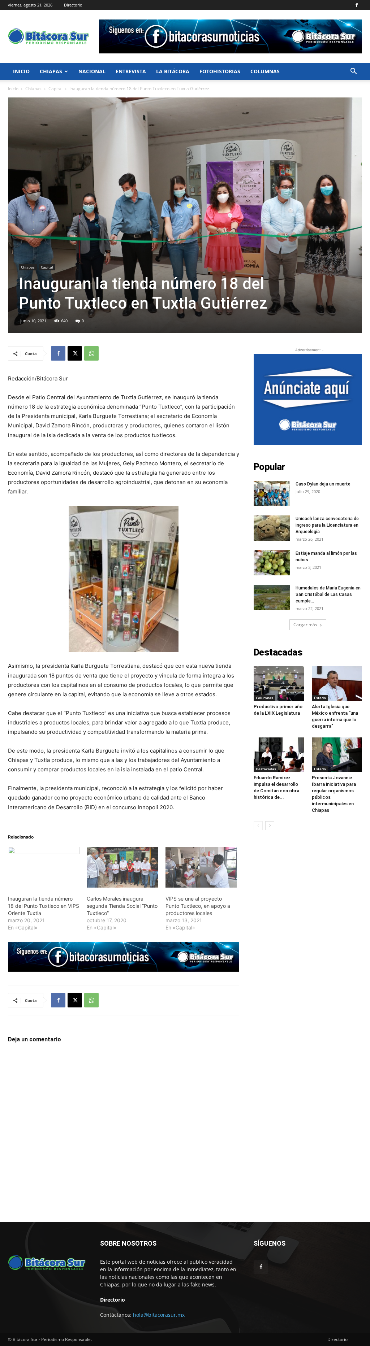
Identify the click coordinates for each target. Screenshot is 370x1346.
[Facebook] (356, 5)
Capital (55, 89)
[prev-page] (258, 825)
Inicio (21, 71)
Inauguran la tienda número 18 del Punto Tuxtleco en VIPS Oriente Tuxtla (43, 906)
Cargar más (305, 625)
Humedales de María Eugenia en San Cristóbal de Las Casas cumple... (328, 594)
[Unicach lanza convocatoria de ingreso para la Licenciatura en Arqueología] (272, 528)
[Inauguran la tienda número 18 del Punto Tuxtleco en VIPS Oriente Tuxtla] (43, 867)
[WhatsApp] (91, 353)
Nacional (92, 71)
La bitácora (172, 71)
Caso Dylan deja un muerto (323, 484)
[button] (353, 72)
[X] (75, 353)
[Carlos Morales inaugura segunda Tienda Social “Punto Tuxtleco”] (122, 867)
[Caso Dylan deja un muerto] (272, 493)
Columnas (265, 71)
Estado (320, 697)
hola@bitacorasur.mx (159, 1314)
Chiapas (51, 71)
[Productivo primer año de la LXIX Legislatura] (279, 683)
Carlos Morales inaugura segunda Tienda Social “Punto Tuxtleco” (122, 906)
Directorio (73, 5)
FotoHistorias (219, 71)
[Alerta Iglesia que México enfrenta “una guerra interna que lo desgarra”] (337, 683)
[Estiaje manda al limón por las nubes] (272, 562)
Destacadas (266, 768)
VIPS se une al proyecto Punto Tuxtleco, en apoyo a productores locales (197, 906)
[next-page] (269, 825)
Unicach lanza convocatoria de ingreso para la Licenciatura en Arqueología (327, 525)
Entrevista (131, 71)
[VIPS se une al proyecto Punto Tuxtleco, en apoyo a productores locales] (201, 867)
